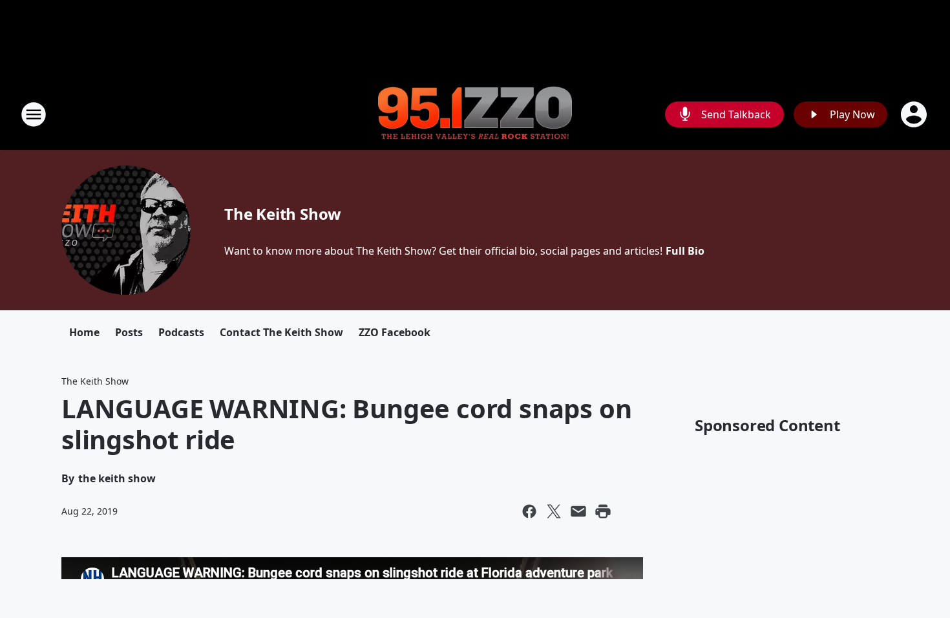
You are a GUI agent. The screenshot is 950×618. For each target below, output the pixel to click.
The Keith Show (282, 213)
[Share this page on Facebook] (529, 511)
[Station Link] (475, 115)
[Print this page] (603, 511)
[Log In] (915, 114)
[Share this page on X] (554, 511)
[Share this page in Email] (578, 511)
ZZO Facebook (394, 332)
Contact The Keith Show (281, 332)
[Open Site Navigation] (34, 114)
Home (84, 332)
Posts (129, 332)
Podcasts (181, 332)
